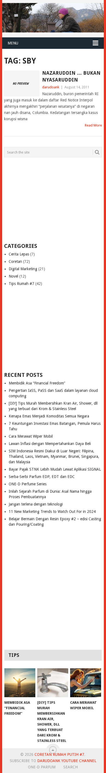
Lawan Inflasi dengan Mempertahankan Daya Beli (50, 443)
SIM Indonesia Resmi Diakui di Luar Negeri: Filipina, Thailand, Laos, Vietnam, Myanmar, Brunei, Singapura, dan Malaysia (54, 456)
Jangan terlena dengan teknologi (36, 504)
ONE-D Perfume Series (27, 484)
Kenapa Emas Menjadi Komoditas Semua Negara (49, 416)
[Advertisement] (38, 200)
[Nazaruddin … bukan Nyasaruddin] (21, 84)
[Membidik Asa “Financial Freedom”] (19, 682)
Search (70, 767)
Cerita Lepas (19, 254)
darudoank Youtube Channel (66, 761)
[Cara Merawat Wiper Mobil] (85, 682)
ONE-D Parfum (41, 767)
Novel (13, 276)
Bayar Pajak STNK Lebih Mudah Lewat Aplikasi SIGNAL (55, 469)
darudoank (50, 87)
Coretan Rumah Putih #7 (59, 754)
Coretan (15, 261)
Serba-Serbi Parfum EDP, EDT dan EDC (42, 476)
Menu (13, 43)
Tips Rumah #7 (21, 283)
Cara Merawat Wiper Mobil (31, 436)
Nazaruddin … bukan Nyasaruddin (71, 76)
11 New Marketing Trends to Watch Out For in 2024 (52, 511)
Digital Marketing (23, 269)
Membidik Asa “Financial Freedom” (37, 383)
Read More (93, 125)
